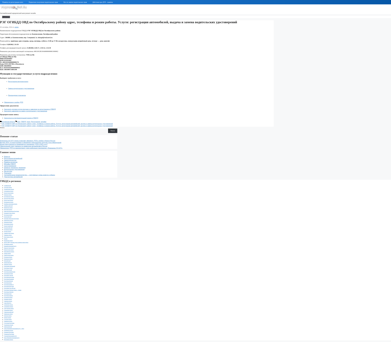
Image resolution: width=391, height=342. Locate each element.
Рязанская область (8, 299)
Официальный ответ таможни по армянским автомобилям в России (23, 146)
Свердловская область (9, 308)
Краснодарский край (8, 226)
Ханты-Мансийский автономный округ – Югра (14, 328)
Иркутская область (8, 209)
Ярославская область (8, 339)
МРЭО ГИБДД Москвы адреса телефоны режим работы (16, 242)
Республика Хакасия (8, 295)
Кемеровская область (8, 220)
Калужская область (8, 215)
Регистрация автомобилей (13, 158)
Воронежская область (8, 202)
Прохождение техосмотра (17, 95)
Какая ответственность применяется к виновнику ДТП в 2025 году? (24, 144)
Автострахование (10, 166)
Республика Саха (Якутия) (9, 288)
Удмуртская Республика (9, 323)
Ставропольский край (8, 312)
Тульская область (8, 319)
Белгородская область (8, 193)
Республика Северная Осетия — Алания (12, 290)
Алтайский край (7, 185)
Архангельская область (9, 189)
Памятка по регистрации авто (12, 2)
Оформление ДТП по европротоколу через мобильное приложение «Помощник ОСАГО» (31, 148)
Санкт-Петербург (7, 303)
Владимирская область (9, 196)
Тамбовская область (8, 314)
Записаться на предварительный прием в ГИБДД (21, 118)
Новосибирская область (9, 251)
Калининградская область (9, 213)
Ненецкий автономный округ (10, 246)
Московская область (8, 240)
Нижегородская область (9, 248)
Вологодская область (8, 200)
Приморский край (8, 262)
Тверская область (8, 315)
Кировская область (8, 222)
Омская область (7, 253)
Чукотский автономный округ (10, 336)
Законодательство (10, 160)
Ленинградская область (9, 233)
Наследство (8, 171)
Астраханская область (8, 191)
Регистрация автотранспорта (18, 81)
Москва (5, 238)
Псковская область (8, 264)
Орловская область (8, 257)
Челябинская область (8, 330)
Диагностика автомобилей (13, 177)
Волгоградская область (9, 198)
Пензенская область (8, 259)
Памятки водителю (10, 162)
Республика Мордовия (9, 286)
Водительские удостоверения (14, 169)
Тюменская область (8, 321)
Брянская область (8, 194)
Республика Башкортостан (9, 271)
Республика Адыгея (8, 268)
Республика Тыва (8, 293)
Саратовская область (8, 304)
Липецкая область (8, 235)
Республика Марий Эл (9, 284)
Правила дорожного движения (14, 167)
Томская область (7, 317)
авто (18, 122)
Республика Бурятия (8, 273)
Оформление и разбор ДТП (13, 102)
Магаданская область (8, 237)
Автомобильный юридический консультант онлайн (18, 13)
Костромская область (8, 224)
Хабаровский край (8, 326)
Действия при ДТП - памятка (102, 2)
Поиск (2, 127)
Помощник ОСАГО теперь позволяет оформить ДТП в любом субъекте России (27, 141)
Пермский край (7, 260)
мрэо (28, 122)
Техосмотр (7, 173)
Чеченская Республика (9, 332)
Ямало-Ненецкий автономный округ (11, 337)
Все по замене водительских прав (75, 2)
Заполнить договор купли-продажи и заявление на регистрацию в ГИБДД (30, 109)
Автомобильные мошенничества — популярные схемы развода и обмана (29, 175)
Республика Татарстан (8, 292)
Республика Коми (8, 282)
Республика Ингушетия (9, 277)
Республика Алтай (8, 270)
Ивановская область (8, 207)
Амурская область (8, 187)
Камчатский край (7, 216)
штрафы (43, 122)
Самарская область (8, 301)
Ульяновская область (8, 325)
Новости (7, 156)
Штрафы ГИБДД (10, 164)
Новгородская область (9, 249)
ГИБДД (23, 122)
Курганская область (8, 229)
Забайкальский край (8, 205)
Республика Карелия (8, 281)
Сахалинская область (8, 306)
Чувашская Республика (9, 334)
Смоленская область (8, 310)
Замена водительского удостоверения (21, 88)
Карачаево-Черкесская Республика (11, 218)
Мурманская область (8, 244)
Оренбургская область (9, 255)
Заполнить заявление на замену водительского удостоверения (25, 111)
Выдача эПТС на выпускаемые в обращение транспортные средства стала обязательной (30, 142)
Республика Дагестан (8, 275)
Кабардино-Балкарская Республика (11, 211)
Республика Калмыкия (9, 279)
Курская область (7, 231)
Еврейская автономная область (10, 204)
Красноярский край (8, 227)
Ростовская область (8, 122)
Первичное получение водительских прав (43, 2)
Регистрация (35, 122)
